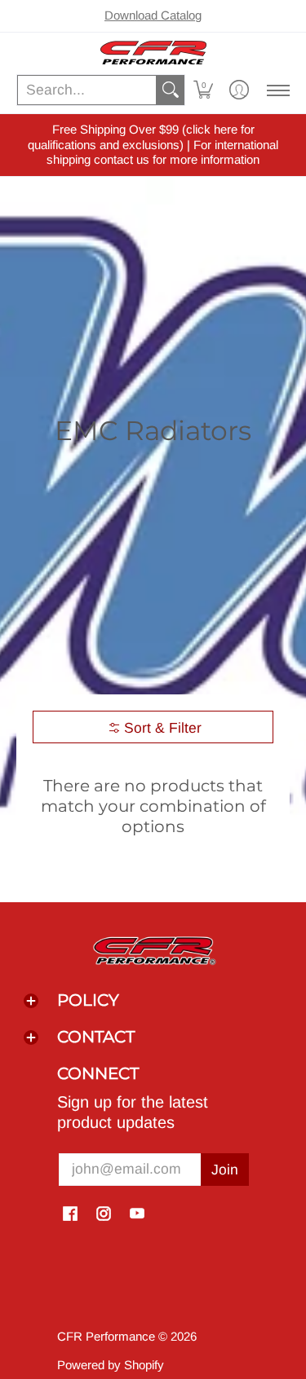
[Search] (170, 90)
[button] (203, 90)
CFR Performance (106, 1336)
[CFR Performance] (153, 53)
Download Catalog (153, 15)
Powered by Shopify (110, 1365)
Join (224, 1169)
